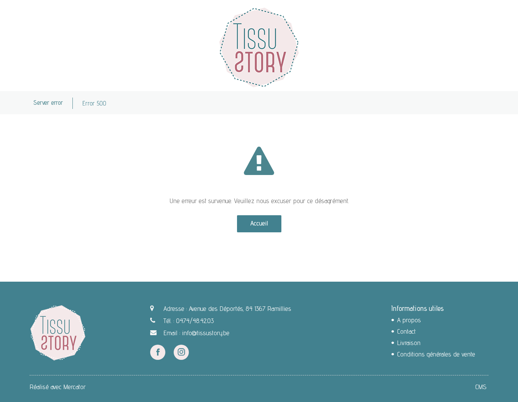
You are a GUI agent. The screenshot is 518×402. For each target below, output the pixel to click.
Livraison (409, 343)
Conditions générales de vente (436, 354)
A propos (409, 320)
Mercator (74, 387)
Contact (406, 331)
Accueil (259, 223)
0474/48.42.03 (195, 321)
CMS (481, 387)
